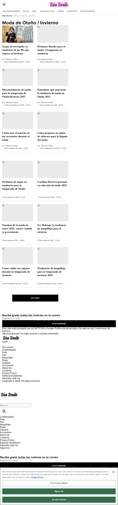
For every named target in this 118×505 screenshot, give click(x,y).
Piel (34, 11)
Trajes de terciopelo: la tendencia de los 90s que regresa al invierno (15, 50)
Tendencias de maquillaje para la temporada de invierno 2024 (51, 272)
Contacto (6, 370)
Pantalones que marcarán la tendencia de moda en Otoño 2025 (51, 93)
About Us (7, 368)
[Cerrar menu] (3, 400)
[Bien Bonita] (59, 4)
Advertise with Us (11, 378)
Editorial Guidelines (12, 376)
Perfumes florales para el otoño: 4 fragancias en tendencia (51, 50)
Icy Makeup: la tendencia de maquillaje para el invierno (51, 228)
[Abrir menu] (4, 4)
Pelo (26, 11)
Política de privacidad (66, 328)
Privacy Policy (9, 373)
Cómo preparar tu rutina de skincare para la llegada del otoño (52, 136)
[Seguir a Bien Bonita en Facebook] (3, 450)
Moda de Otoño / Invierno (24, 16)
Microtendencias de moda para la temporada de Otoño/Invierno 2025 (16, 93)
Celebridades (11, 11)
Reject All (59, 491)
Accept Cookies (59, 500)
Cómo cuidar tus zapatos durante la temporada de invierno (16, 272)
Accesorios (87, 11)
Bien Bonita (7, 16)
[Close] (113, 472)
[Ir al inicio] (59, 337)
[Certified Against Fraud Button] (12, 383)
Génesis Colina (12, 59)
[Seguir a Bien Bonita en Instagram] (17, 450)
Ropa (61, 11)
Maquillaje (47, 11)
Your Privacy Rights (59, 483)
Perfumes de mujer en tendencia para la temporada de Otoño (14, 185)
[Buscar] (4, 411)
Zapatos (72, 11)
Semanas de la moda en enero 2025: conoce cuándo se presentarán (17, 228)
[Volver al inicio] (9, 393)
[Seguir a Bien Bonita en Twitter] (10, 450)
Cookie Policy (37, 477)
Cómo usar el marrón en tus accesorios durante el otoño (15, 136)
